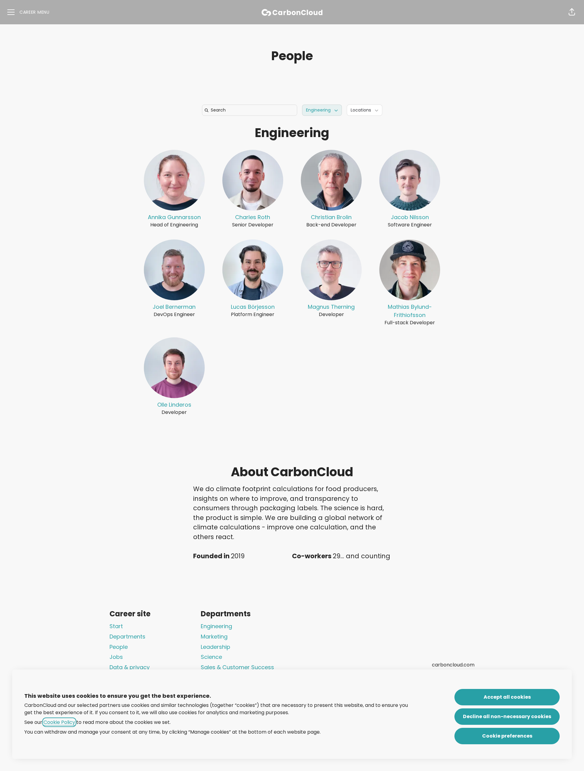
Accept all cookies (507, 697)
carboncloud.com (453, 664)
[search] (250, 110)
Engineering (292, 132)
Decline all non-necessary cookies (507, 716)
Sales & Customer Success (237, 667)
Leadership (215, 647)
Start (116, 626)
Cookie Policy (59, 722)
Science (211, 657)
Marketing (214, 636)
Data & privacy (129, 667)
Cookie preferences (507, 735)
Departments (127, 636)
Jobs (116, 657)
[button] (571, 12)
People (118, 647)
